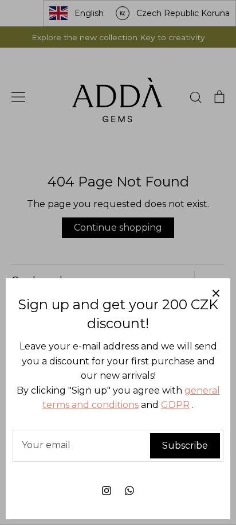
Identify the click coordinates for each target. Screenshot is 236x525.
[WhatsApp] (129, 490)
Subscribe (185, 445)
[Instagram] (106, 490)
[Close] (216, 292)
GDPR (175, 404)
